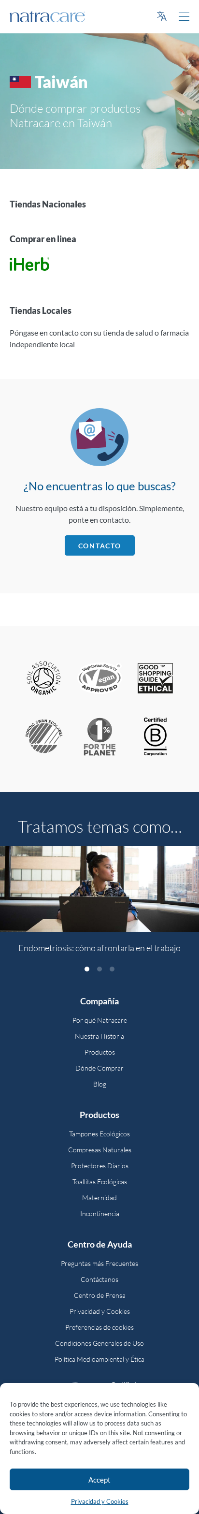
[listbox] (99, 905)
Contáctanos (99, 1279)
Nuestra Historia (99, 1036)
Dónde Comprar (99, 1068)
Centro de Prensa (100, 1295)
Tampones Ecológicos (99, 1134)
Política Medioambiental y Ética (99, 1359)
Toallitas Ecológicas (99, 1181)
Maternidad (99, 1197)
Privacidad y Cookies (99, 1501)
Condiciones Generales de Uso (99, 1343)
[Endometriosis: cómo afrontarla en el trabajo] (99, 889)
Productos (100, 1052)
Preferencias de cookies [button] (99, 1327)
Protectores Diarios (99, 1165)
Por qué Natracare (99, 1020)
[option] (99, 905)
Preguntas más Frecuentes (99, 1263)
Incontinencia (99, 1213)
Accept (99, 1479)
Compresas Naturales (99, 1150)
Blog (99, 1084)
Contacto (99, 546)
